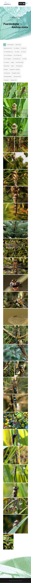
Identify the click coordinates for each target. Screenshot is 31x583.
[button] (20, 3)
